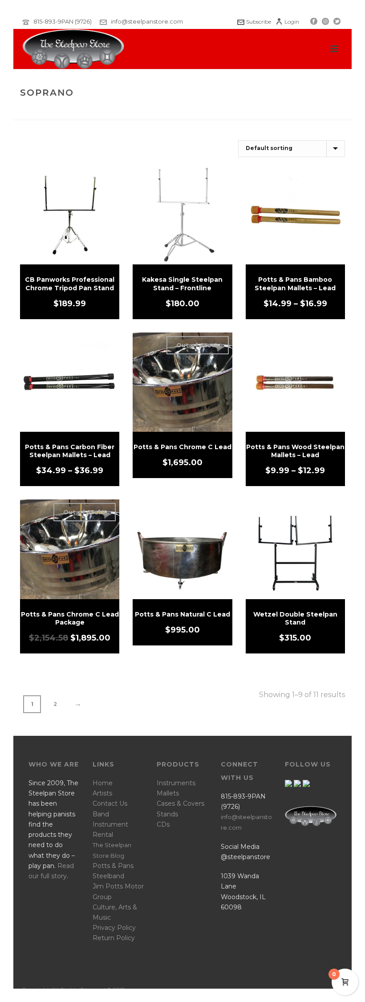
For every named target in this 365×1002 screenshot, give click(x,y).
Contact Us (110, 803)
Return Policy (114, 938)
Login (291, 21)
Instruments (176, 783)
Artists (102, 793)
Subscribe (258, 21)
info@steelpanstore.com (147, 21)
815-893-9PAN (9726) (62, 21)
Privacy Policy (114, 928)
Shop (295, 111)
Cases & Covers (180, 803)
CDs (163, 824)
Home (272, 111)
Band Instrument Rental (110, 824)
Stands (167, 814)
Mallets (168, 793)
